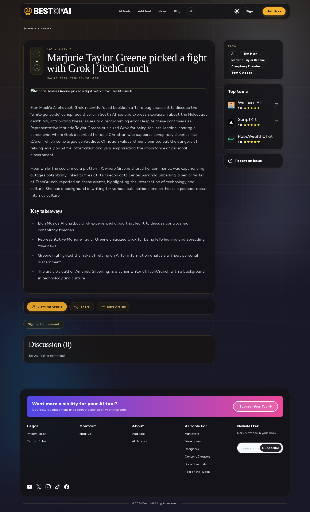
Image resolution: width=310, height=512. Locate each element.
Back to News (39, 28)
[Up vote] (37, 54)
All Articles (139, 441)
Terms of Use (36, 441)
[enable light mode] (236, 11)
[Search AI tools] (191, 11)
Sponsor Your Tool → (255, 406)
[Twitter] (38, 486)
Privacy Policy (36, 434)
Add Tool (144, 11)
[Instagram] (48, 486)
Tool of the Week (197, 472)
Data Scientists (196, 464)
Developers (193, 441)
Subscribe (270, 448)
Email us (85, 434)
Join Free (274, 11)
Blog (177, 11)
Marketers (192, 434)
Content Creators (197, 456)
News (162, 11)
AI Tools (124, 11)
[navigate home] (47, 11)
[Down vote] (37, 68)
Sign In (251, 11)
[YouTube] (29, 486)
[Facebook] (66, 486)
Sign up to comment (44, 324)
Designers (192, 449)
